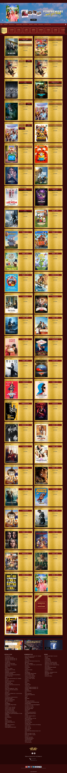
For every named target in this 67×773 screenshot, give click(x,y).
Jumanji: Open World (28, 739)
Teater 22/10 (55, 617)
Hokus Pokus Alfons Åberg (10, 699)
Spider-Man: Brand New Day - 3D (11, 659)
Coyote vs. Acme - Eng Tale (10, 707)
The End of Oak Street (9, 673)
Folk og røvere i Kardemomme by (11, 697)
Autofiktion (7, 692)
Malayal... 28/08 (55, 317)
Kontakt (35, 24)
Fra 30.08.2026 (55, 296)
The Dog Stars (7, 656)
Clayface (26, 714)
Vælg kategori (11, 24)
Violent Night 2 (27, 729)
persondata (36, 765)
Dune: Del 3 (27, 735)
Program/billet (19, 24)
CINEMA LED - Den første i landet (51, 662)
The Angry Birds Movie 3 (29, 738)
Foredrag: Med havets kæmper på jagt (32, 702)
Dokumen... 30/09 (25, 574)
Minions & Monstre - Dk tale (10, 669)
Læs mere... (28, 648)
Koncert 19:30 (55, 190)
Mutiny (6, 677)
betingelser (32, 765)
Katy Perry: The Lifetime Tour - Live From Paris (13, 693)
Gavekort (30, 24)
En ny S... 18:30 (25, 40)
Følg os (47, 648)
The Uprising (7, 715)
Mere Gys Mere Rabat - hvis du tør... (51, 656)
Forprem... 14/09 (25, 532)
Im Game (6, 695)
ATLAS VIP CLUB (47, 24)
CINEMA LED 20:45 (55, 82)
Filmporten (47, 674)
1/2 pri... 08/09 (25, 489)
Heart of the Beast (8, 720)
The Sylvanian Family (9, 683)
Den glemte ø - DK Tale (29, 705)
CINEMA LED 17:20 (55, 61)
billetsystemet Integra (36, 768)
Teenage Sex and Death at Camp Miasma (12, 674)
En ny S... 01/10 (25, 596)
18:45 (29, 125)
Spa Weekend (7, 703)
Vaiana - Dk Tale (8, 682)
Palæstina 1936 (28, 684)
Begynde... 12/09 (55, 253)
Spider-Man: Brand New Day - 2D (11, 658)
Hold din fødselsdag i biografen (50, 667)
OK (6, 646)
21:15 (29, 104)
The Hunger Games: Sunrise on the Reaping (33, 724)
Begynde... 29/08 (55, 210)
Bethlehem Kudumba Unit (29, 657)
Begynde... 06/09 (25, 253)
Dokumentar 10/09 (25, 424)
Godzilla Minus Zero (28, 719)
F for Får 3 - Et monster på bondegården (32, 704)
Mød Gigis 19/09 (25, 553)
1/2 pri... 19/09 (55, 532)
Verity (26, 699)
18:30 (25, 190)
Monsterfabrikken (8, 717)
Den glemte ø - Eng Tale (29, 707)
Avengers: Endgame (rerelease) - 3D (31, 688)
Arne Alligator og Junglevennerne (11, 712)
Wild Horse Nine (28, 720)
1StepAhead (43, 768)
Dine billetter (40, 24)
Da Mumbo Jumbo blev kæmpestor (11, 689)
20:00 (28, 61)
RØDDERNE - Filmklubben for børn (51, 672)
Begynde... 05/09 (55, 232)
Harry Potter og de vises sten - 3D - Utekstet (13, 678)
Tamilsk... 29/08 (25, 339)
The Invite (7, 679)
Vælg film (5, 24)
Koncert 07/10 (25, 617)
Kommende (25, 24)
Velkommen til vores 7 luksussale (51, 663)
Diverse (46, 671)
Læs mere (33, 19)
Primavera (7, 705)
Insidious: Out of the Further (10, 663)
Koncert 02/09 (25, 382)
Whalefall (26, 710)
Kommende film (48, 659)
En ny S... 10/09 (55, 424)
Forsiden (46, 657)
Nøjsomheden (7, 666)
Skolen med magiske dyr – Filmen (11, 688)
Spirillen (6, 667)
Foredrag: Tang (27, 723)
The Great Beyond (28, 742)
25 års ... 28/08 (25, 317)
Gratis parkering (48, 668)
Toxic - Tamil (7, 690)
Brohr (6, 718)
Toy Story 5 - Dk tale (8, 668)
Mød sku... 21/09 (55, 574)
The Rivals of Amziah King (9, 710)
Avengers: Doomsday (29, 737)
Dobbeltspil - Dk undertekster (10, 672)
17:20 (22, 125)
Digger (6, 723)
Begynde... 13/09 (25, 274)
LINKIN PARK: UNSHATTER (10, 722)
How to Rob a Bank (28, 722)
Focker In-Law (27, 725)
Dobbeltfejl (7, 714)
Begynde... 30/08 (25, 232)
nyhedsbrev (27, 765)
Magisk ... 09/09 (55, 467)
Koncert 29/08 (55, 339)
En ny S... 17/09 (55, 510)
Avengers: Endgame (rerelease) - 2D (31, 687)
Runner (26, 682)
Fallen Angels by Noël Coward (10, 727)
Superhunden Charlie (8, 698)
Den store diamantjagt (29, 708)
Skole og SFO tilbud (48, 676)
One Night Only (7, 662)
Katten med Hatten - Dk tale (30, 733)
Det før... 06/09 (55, 360)
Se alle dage (25, 47)
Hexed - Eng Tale (28, 728)
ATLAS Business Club (49, 669)
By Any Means (7, 694)
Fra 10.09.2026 (25, 446)
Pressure (6, 702)
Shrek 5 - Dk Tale (28, 740)
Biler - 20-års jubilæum (9, 700)
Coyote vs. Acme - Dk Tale (10, 708)
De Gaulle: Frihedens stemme (30, 715)
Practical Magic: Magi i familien (10, 704)
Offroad (6, 719)
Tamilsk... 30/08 (25, 360)
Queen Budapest (8, 725)
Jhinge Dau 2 (27, 685)
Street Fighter (27, 709)
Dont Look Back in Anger (9, 709)
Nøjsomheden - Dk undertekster (11, 664)
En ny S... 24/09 (55, 553)
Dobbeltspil (7, 671)
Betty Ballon (27, 698)
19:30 (25, 83)
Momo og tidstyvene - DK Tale (30, 718)
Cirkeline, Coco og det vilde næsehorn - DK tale (13, 713)
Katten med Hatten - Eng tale (30, 734)
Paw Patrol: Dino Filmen (9, 657)
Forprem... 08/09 (55, 446)
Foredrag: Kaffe (28, 717)
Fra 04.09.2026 (55, 403)
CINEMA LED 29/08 (55, 274)
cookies (40, 765)
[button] (2, 20)
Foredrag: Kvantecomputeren (30, 712)
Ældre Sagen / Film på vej (9, 724)
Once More (7, 687)
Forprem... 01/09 (55, 382)
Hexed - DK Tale (28, 727)
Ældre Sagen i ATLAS (48, 673)
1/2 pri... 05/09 (55, 489)
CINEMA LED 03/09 (25, 403)
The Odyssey (7, 661)
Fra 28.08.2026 (25, 296)
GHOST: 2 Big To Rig (8, 676)
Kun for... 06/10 (55, 596)
